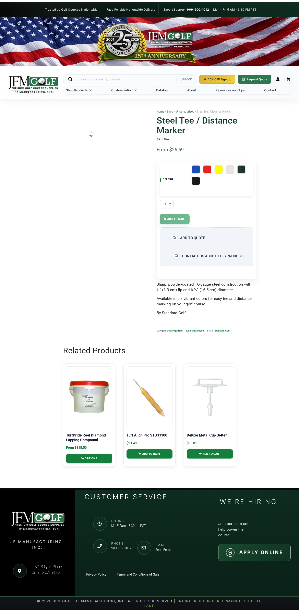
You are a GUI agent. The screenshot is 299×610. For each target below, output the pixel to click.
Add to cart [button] (151, 453)
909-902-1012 (198, 9)
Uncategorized (185, 111)
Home (160, 111)
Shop (170, 111)
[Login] (278, 79)
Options (91, 458)
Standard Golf (222, 330)
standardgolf (197, 330)
